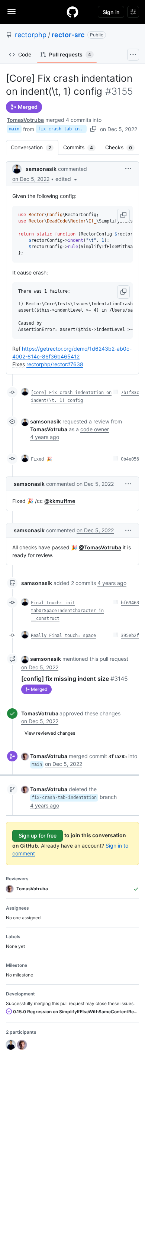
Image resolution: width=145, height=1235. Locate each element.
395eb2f (130, 635)
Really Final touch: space (63, 635)
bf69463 (130, 602)
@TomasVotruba (100, 547)
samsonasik (41, 169)
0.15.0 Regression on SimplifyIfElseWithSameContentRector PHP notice (75, 1011)
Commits (81, 147)
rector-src (68, 35)
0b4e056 (130, 459)
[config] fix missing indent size (74, 678)
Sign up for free (38, 835)
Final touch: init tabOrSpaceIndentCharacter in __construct (67, 610)
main (14, 128)
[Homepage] (72, 12)
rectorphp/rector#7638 (54, 364)
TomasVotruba (25, 120)
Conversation (34, 147)
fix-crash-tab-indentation (62, 128)
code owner (94, 429)
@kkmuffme (59, 501)
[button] (66, 179)
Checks (122, 147)
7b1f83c (130, 392)
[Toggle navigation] (11, 11)
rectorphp (30, 35)
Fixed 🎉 (41, 459)
